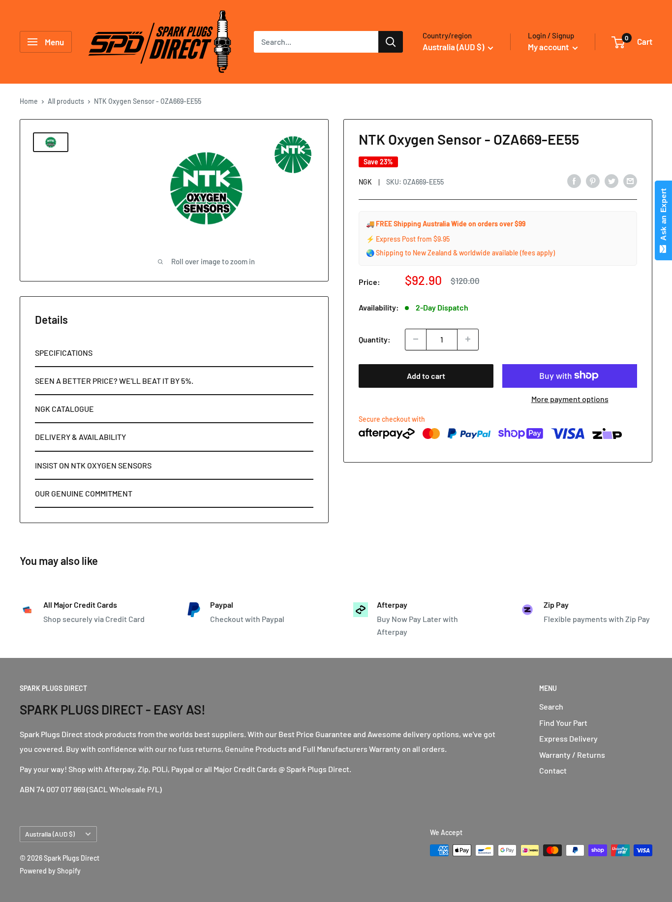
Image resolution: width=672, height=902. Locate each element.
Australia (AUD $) (50, 834)
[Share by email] (630, 180)
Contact (553, 770)
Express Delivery (568, 738)
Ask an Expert (663, 216)
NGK (365, 181)
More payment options (570, 398)
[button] (174, 353)
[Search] (390, 42)
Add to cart (426, 375)
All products (66, 101)
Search (551, 706)
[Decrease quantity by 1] (415, 339)
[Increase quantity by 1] (468, 339)
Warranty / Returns (572, 754)
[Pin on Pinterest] (593, 180)
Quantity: (375, 338)
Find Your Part (563, 722)
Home (29, 101)
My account (549, 47)
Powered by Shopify (50, 871)
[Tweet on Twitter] (611, 180)
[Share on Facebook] (574, 180)
